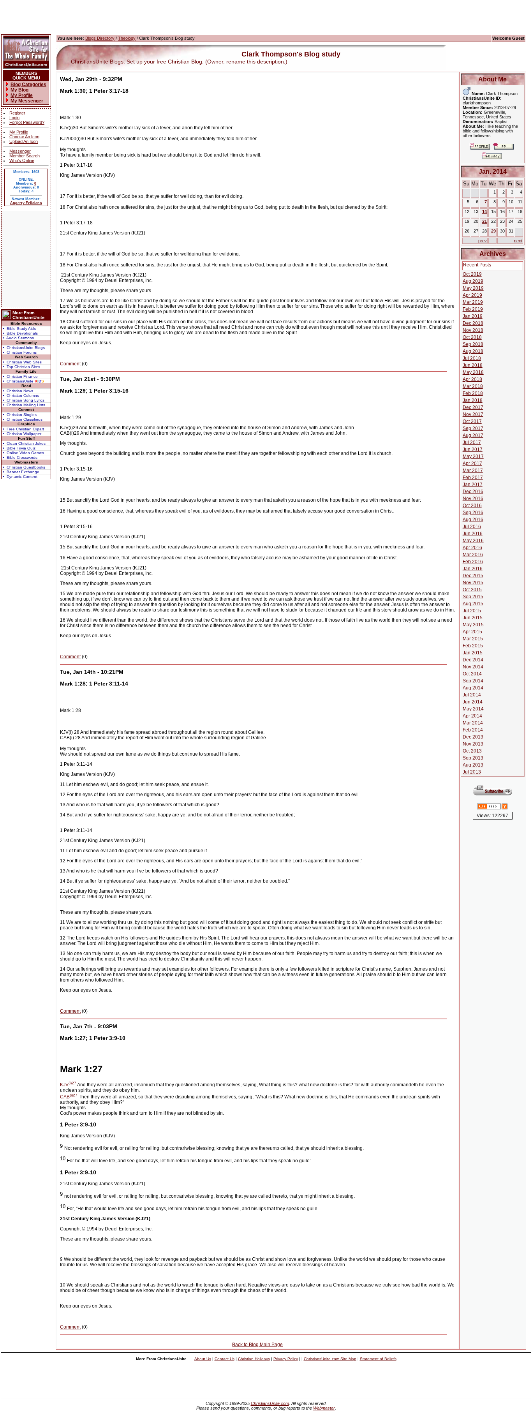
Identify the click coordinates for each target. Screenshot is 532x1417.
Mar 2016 (473, 554)
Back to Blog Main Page (257, 1344)
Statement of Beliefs (378, 1359)
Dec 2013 (473, 737)
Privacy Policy (285, 1359)
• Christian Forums (20, 352)
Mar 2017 (473, 470)
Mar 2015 (473, 639)
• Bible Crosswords (20, 457)
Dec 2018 (473, 323)
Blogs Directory (100, 38)
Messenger (20, 151)
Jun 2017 (473, 449)
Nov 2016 (473, 498)
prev (482, 240)
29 (493, 231)
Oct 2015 (472, 589)
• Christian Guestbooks (24, 467)
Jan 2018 (473, 400)
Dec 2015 (473, 575)
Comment (70, 364)
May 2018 (473, 372)
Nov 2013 (473, 744)
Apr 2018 (472, 379)
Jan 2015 (473, 653)
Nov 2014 (473, 667)
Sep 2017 (473, 428)
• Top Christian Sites (21, 367)
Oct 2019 (472, 274)
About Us (202, 1359)
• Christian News (18, 391)
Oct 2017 (472, 421)
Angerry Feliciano (26, 203)
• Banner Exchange (21, 472)
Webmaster (324, 1408)
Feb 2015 (473, 646)
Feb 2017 (473, 477)
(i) (70, 1083)
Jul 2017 (472, 442)
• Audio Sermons (18, 338)
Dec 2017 (473, 407)
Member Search (24, 155)
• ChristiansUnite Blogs (24, 347)
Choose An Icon (24, 136)
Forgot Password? (26, 122)
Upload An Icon (23, 141)
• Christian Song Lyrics (23, 400)
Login (14, 117)
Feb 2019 (473, 309)
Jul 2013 (472, 772)
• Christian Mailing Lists (24, 405)
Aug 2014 (473, 688)
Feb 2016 (473, 561)
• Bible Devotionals (20, 333)
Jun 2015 (473, 617)
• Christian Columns (21, 395)
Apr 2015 (472, 631)
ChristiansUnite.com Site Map (330, 1359)
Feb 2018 (473, 393)
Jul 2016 (472, 526)
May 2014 (473, 709)
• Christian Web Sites (22, 362)
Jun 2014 (473, 702)
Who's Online (21, 160)
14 (484, 211)
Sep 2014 (473, 681)
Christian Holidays (254, 1359)
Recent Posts (477, 265)
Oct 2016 (472, 505)
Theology (127, 38)
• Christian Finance (20, 376)
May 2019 (473, 288)
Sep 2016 (473, 512)
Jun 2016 (473, 533)
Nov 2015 (473, 582)
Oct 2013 (472, 751)
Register (17, 113)
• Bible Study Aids (19, 328)
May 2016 (473, 540)
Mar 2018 (473, 386)
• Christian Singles (20, 414)
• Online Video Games (23, 453)
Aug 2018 (473, 351)
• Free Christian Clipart (23, 429)
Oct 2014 (472, 674)
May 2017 (473, 456)
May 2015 (473, 624)
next (518, 240)
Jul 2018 (472, 358)
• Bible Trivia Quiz (19, 448)
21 (484, 221)
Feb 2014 (473, 730)
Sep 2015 (473, 596)
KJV (64, 1084)
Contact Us (224, 1359)
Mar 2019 (473, 302)
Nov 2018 (473, 330)
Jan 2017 (473, 484)
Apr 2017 (472, 463)
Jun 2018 (473, 365)
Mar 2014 (473, 723)
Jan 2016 (473, 568)
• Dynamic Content (20, 476)
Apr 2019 (472, 295)
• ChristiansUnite (23, 381)
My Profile (18, 132)
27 (74, 1083)
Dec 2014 (473, 660)
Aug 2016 (473, 519)
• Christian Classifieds (22, 419)
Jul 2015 (472, 610)
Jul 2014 (472, 695)
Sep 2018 (473, 344)
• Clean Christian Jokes (24, 443)
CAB (65, 1097)
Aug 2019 (473, 281)
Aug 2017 (473, 435)
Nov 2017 (473, 414)
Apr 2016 (472, 547)
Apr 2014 (472, 716)
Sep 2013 (473, 758)
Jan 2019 (473, 316)
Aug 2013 (473, 765)
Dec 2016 (473, 491)
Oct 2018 (472, 337)
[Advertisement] (26, 259)
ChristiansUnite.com (270, 1403)
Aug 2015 (473, 603)
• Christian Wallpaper (22, 434)
